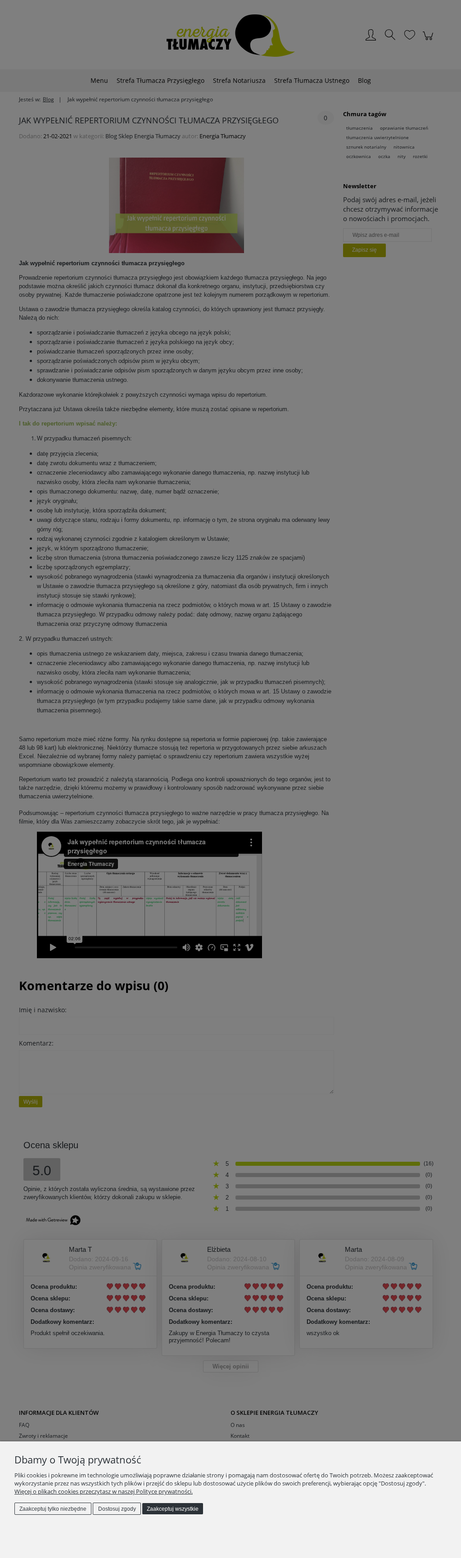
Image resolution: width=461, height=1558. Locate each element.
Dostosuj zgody (117, 1509)
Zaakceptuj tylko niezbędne (52, 1509)
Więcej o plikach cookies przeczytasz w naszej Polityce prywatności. (103, 1491)
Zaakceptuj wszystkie (173, 1509)
